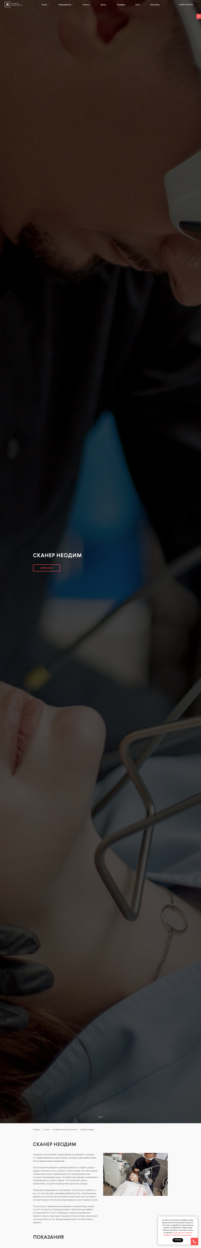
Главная (36, 1129)
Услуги (86, 4)
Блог (138, 4)
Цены (103, 4)
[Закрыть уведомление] (196, 1218)
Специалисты (65, 4)
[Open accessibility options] (198, 16)
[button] (46, 567)
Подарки (121, 4)
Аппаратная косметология (65, 1129)
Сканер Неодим (87, 1129)
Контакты (154, 4)
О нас (44, 4)
